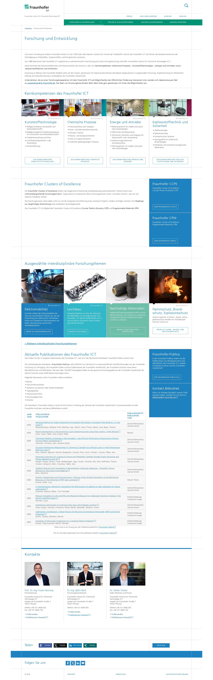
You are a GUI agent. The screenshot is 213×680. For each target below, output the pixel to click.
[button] (45, 645)
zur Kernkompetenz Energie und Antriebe (127, 161)
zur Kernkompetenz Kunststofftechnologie (42, 161)
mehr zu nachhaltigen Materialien (128, 331)
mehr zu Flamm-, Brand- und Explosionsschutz (170, 331)
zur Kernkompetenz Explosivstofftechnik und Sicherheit (170, 161)
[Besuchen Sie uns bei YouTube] (83, 663)
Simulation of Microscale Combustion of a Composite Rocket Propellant (65, 521)
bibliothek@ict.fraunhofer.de (164, 397)
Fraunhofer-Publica (106, 527)
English (182, 16)
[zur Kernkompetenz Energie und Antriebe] (128, 108)
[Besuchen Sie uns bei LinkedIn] (78, 663)
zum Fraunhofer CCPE (164, 207)
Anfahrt (71, 674)
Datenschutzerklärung (177, 674)
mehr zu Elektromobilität (38, 332)
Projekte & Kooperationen (120, 22)
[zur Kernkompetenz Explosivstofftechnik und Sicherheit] (170, 108)
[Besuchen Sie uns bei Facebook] (68, 663)
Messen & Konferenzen (152, 22)
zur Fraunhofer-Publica (165, 377)
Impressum (121, 674)
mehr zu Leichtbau (78, 332)
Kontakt (168, 16)
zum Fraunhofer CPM (164, 241)
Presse (130, 16)
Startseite (28, 28)
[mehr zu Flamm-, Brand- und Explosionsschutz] (170, 287)
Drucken (161, 645)
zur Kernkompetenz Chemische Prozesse (85, 161)
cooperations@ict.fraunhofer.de (41, 83)
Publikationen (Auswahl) (36, 617)
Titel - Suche (186, 5)
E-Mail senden (32, 614)
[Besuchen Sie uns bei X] (73, 663)
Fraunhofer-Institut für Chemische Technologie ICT (42, 16)
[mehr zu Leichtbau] (85, 287)
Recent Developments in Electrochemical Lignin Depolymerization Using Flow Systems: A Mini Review (77, 432)
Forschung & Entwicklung (81, 22)
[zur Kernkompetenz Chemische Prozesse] (85, 108)
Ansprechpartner (178, 22)
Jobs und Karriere (148, 16)
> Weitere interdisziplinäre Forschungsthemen (51, 343)
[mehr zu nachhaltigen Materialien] (128, 287)
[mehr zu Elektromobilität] (42, 287)
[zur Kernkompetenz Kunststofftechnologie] (42, 108)
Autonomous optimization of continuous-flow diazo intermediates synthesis (66, 505)
